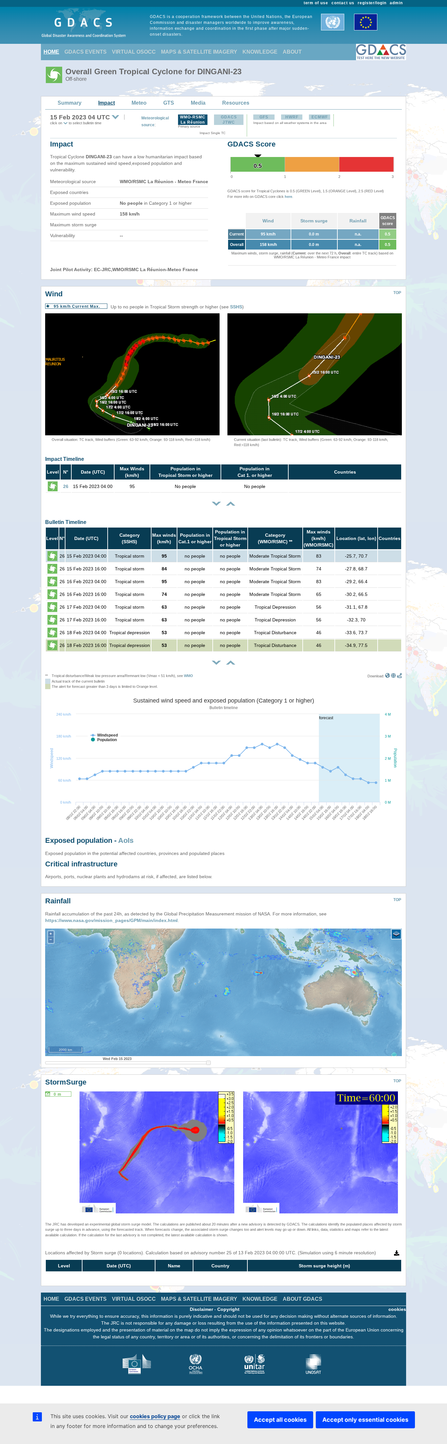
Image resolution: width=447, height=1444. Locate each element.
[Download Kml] (387, 676)
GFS (263, 117)
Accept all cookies (280, 1419)
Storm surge (314, 220)
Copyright (228, 1309)
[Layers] (396, 934)
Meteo (139, 103)
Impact (106, 103)
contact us (342, 3)
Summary (69, 103)
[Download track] (399, 676)
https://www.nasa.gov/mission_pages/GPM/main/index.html (111, 920)
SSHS (236, 306)
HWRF (291, 117)
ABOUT (292, 52)
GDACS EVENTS (85, 52)
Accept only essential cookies (365, 1419)
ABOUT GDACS (302, 1299)
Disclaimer (201, 1309)
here (288, 197)
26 (65, 486)
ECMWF (320, 117)
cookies (397, 1309)
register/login (372, 3)
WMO (188, 676)
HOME (51, 52)
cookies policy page (155, 1416)
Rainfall (358, 220)
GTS (168, 103)
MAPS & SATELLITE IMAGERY (199, 52)
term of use (316, 3)
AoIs (126, 840)
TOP (397, 292)
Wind (268, 220)
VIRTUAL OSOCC (134, 52)
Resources (235, 103)
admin (396, 3)
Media (198, 103)
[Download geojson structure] (393, 676)
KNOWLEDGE (259, 52)
